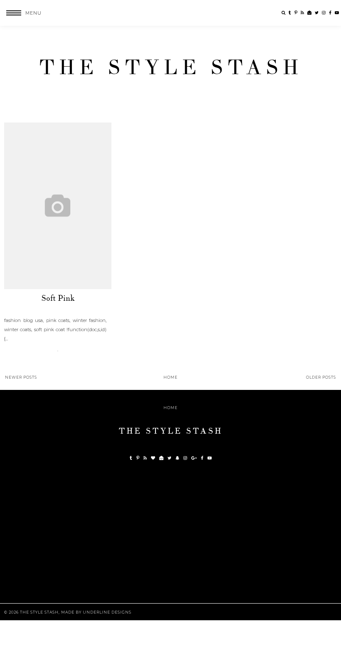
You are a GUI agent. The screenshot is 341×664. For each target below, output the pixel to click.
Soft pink (58, 298)
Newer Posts (21, 377)
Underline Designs (107, 612)
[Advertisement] (172, 538)
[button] (21, 13)
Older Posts (321, 377)
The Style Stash (171, 67)
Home (170, 377)
